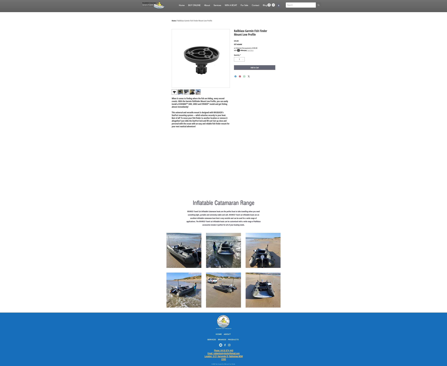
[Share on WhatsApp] (244, 76)
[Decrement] (235, 59)
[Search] (318, 5)
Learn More (250, 50)
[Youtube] (220, 345)
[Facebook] (269, 5)
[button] (244, 5)
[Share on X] (248, 76)
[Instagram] (273, 5)
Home (174, 20)
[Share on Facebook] (235, 76)
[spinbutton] (239, 59)
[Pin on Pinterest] (240, 76)
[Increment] (242, 59)
